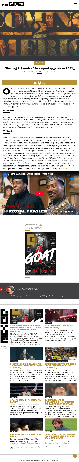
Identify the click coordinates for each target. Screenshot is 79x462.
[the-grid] (13, 6)
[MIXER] (4, 342)
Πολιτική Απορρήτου (39, 460)
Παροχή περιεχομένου (52, 460)
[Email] (39, 83)
